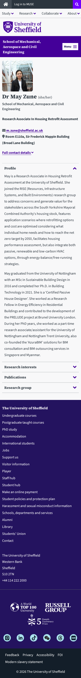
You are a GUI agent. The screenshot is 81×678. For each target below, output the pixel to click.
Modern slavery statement (24, 662)
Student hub (11, 485)
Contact (7, 540)
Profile (10, 168)
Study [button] (6, 13)
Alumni (7, 519)
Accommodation (14, 436)
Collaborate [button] (50, 13)
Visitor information (16, 464)
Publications (15, 377)
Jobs (5, 450)
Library (7, 526)
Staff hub (8, 478)
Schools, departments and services (27, 513)
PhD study (9, 429)
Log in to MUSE (24, 4)
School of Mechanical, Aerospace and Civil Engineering (22, 46)
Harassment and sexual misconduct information (37, 506)
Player (6, 471)
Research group (17, 387)
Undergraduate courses (19, 415)
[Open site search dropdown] (77, 4)
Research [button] (26, 13)
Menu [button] (67, 46)
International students (18, 443)
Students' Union (14, 533)
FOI (60, 655)
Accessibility (45, 655)
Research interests (20, 367)
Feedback (12, 655)
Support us (10, 457)
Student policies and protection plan (28, 499)
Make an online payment (20, 492)
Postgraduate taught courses (23, 422)
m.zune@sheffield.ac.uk (24, 130)
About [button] (72, 13)
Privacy (28, 655)
